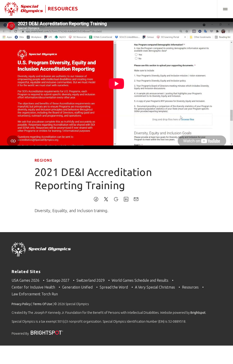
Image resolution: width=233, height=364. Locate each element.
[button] (225, 9)
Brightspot (197, 312)
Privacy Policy (21, 304)
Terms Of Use (42, 304)
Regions (43, 160)
